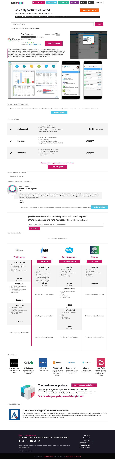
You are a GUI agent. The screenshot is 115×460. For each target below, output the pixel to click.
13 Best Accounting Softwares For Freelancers (46, 410)
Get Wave (44, 261)
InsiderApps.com (48, 456)
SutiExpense (19, 257)
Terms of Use (77, 456)
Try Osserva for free (89, 10)
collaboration (51, 2)
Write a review (99, 207)
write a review (59, 112)
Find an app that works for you (84, 385)
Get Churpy (94, 261)
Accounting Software (33, 28)
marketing (74, 2)
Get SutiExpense (54, 43)
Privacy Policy (69, 456)
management (63, 2)
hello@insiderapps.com (26, 451)
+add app (98, 2)
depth (91, 2)
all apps (83, 2)
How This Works (85, 445)
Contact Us (86, 438)
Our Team (87, 440)
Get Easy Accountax (69, 261)
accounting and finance (18, 28)
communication (38, 2)
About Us (87, 435)
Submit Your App (84, 442)
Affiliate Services (85, 447)
